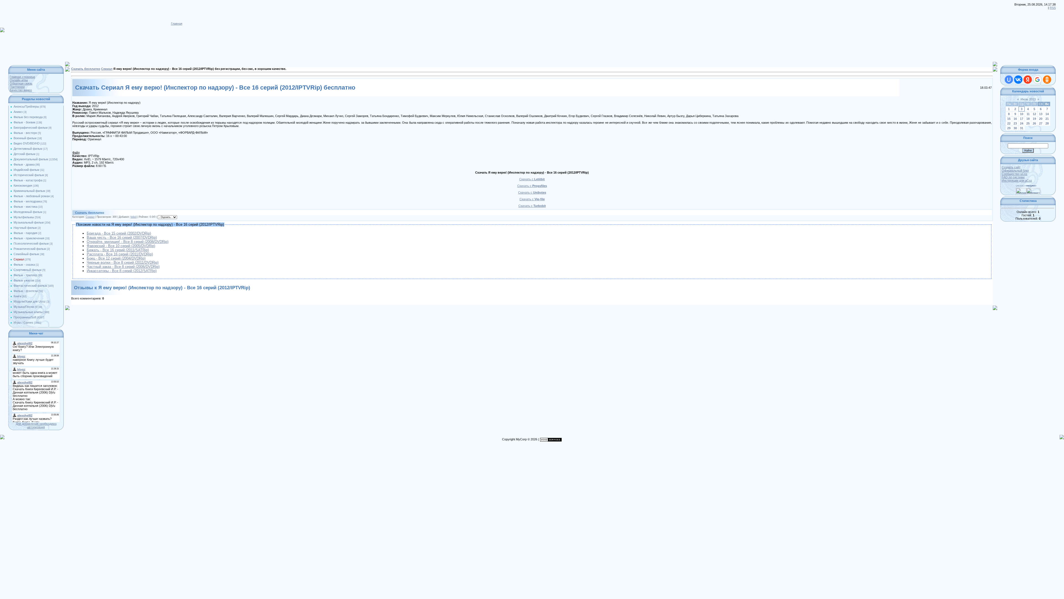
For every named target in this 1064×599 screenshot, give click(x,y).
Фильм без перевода (28, 117)
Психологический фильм (31, 243)
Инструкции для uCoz (1017, 180)
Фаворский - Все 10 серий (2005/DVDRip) (121, 246)
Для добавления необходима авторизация (36, 425)
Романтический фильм (30, 248)
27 (1040, 123)
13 (1040, 114)
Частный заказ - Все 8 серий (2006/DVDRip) (123, 267)
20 (1040, 118)
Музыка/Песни (24, 306)
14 (1047, 114)
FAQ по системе (1013, 177)
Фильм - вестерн (25, 132)
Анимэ (18, 111)
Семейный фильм (26, 254)
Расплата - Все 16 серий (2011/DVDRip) (120, 254)
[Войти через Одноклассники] (1047, 79)
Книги (17, 296)
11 (1028, 114)
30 (1015, 128)
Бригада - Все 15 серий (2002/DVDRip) (119, 233)
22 (1009, 123)
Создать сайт (1011, 167)
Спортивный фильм (28, 269)
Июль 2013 (1028, 99)
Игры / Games (23, 322)
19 (1034, 118)
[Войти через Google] (1037, 79)
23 (1015, 123)
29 (1009, 128)
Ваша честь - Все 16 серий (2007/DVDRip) (122, 237)
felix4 (134, 216)
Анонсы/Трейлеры (26, 106)
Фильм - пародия (25, 233)
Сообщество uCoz (1014, 174)
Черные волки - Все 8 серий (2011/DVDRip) (122, 262)
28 (1047, 123)
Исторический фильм (29, 175)
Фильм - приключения (29, 238)
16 (1015, 118)
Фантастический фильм (30, 285)
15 (1009, 118)
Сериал (19, 259)
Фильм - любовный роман (32, 196)
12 (1034, 114)
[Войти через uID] (1009, 79)
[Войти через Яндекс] (1028, 79)
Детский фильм (24, 154)
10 (1021, 114)
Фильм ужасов (24, 280)
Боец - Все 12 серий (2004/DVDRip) (116, 258)
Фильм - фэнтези (26, 291)
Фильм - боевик (24, 122)
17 (1021, 118)
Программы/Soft (25, 317)
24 (1021, 123)
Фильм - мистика (25, 206)
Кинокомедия (23, 185)
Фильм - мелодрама (28, 201)
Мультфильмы (24, 217)
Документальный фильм (31, 159)
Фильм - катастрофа (28, 180)
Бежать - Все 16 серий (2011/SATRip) (118, 250)
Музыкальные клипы (28, 312)
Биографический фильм (31, 127)
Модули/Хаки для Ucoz (30, 301)
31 (1021, 128)
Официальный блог (1015, 170)
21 (1047, 118)
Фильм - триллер (25, 275)
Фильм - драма (24, 164)
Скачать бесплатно (85, 68)
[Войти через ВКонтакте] (1018, 79)
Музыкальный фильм (29, 222)
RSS (1053, 7)
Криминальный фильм (29, 190)
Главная (176, 23)
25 (1028, 123)
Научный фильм (25, 227)
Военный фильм (25, 138)
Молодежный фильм (28, 212)
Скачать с (532, 179)
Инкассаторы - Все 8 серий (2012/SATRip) (122, 271)
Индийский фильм (26, 169)
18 (1028, 118)
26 (1034, 123)
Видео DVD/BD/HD (27, 143)
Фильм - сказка (24, 264)
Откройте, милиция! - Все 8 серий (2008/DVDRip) (127, 242)
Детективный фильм (28, 148)
